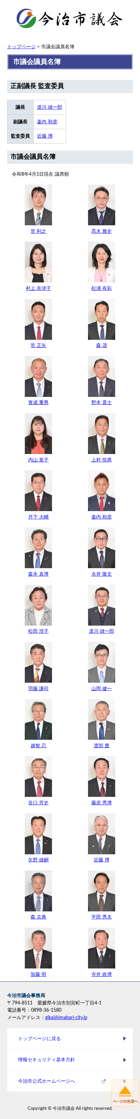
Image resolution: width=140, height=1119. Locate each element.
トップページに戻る (39, 1038)
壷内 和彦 (47, 121)
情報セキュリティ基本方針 (46, 1059)
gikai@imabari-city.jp (66, 1017)
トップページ (21, 46)
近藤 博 (45, 136)
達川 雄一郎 (49, 107)
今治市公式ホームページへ (46, 1081)
